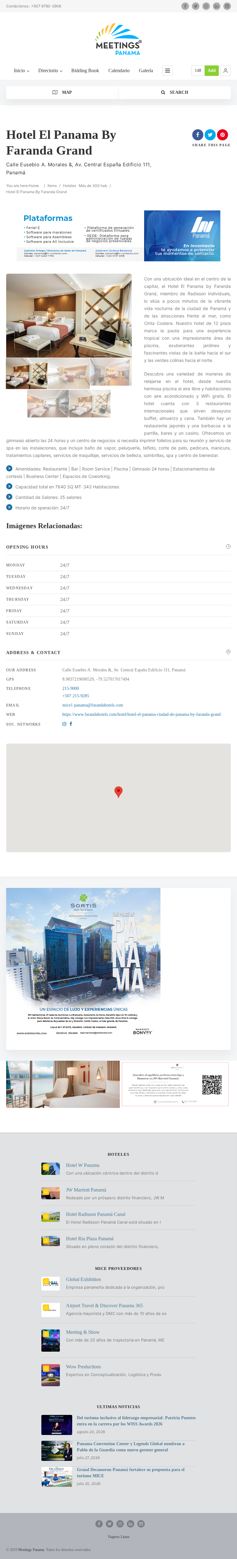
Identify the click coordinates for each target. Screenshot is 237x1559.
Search (178, 92)
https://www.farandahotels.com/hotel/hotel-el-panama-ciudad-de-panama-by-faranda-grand (141, 714)
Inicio (19, 70)
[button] (225, 70)
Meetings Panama (31, 1550)
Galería (146, 70)
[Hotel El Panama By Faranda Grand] (27, 373)
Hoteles (69, 185)
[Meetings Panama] (118, 39)
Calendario (119, 70)
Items (52, 185)
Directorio (48, 70)
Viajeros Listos (119, 1537)
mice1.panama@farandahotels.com (92, 705)
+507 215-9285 (75, 696)
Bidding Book (85, 70)
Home (34, 185)
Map (66, 92)
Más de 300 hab (93, 185)
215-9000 (70, 688)
